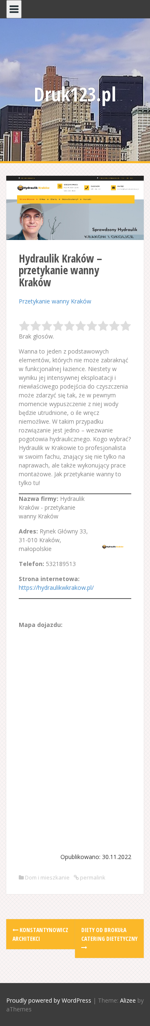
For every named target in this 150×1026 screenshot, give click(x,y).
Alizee (128, 1000)
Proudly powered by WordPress (48, 1000)
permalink (92, 877)
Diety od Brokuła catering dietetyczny (109, 934)
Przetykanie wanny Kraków (55, 301)
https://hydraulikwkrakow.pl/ (56, 587)
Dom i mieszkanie (47, 877)
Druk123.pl (75, 94)
